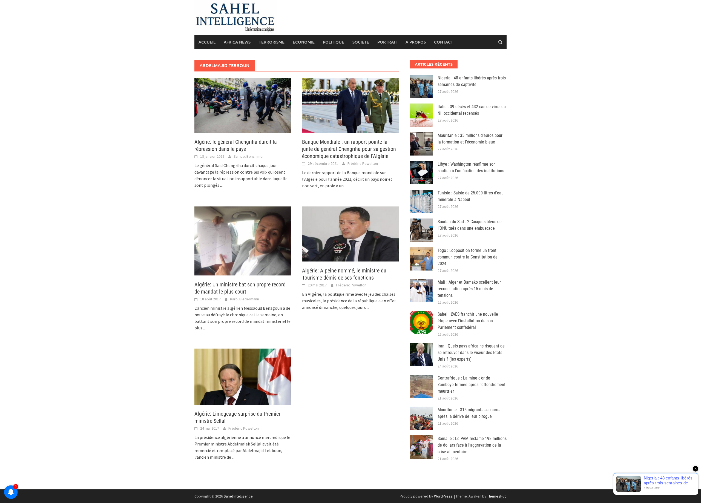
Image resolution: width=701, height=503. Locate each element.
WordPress (443, 496)
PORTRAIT (387, 42)
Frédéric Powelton (362, 163)
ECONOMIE (304, 42)
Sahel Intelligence (238, 496)
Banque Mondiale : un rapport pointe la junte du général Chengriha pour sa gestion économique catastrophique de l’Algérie (349, 149)
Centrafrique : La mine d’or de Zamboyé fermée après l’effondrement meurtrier (471, 384)
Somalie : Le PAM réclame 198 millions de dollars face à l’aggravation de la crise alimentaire (472, 445)
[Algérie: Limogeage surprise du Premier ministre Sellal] (242, 376)
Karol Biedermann (244, 299)
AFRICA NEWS (237, 42)
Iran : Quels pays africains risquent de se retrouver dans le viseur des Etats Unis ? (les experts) (471, 352)
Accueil (207, 42)
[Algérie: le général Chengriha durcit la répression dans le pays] (242, 105)
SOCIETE (360, 42)
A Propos (416, 42)
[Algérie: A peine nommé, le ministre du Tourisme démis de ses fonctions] (350, 233)
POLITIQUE (333, 42)
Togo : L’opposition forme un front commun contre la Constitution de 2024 (468, 257)
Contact (443, 42)
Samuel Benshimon (249, 156)
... (221, 185)
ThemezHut (496, 496)
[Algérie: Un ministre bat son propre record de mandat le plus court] (242, 240)
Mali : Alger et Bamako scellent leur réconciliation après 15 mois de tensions (469, 289)
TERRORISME (272, 42)
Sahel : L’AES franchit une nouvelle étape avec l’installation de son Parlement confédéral (468, 321)
